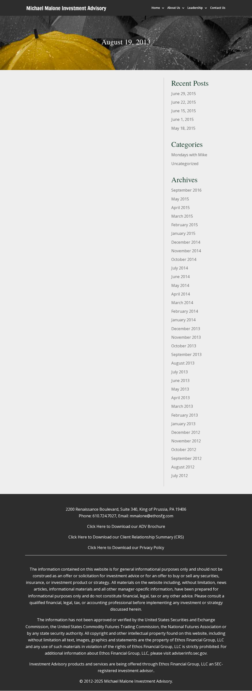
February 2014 (184, 311)
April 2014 (180, 294)
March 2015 (182, 216)
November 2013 (186, 337)
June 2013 (180, 380)
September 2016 (186, 190)
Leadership (195, 8)
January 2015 (183, 233)
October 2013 (183, 346)
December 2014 (185, 242)
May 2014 (180, 285)
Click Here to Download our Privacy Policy (126, 547)
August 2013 (182, 363)
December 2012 (185, 432)
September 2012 (186, 458)
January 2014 (183, 320)
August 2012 (182, 467)
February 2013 (184, 415)
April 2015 (180, 207)
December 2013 (185, 328)
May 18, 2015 (183, 128)
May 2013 (180, 389)
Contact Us (217, 8)
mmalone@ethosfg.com (151, 516)
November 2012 (186, 441)
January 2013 (183, 423)
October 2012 (183, 449)
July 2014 (179, 268)
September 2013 (186, 354)
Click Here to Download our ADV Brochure (126, 526)
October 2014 (183, 259)
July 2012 (179, 475)
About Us (173, 8)
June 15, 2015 (183, 110)
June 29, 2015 (183, 93)
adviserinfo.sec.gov (189, 653)
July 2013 (179, 372)
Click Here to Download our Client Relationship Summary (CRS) (126, 537)
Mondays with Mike (189, 154)
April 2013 (180, 397)
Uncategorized (184, 163)
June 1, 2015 (182, 119)
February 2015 (184, 224)
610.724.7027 (104, 516)
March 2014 (182, 302)
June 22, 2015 (183, 102)
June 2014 (180, 276)
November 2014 (186, 251)
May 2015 (180, 199)
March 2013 (182, 406)
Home (156, 8)
